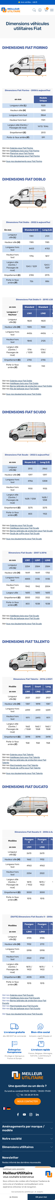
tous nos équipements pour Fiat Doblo (23, 394)
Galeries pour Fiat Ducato (22, 995)
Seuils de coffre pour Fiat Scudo (25, 533)
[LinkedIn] (37, 1114)
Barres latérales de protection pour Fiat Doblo (31, 386)
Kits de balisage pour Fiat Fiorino (25, 156)
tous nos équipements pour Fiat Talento (24, 773)
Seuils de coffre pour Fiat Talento (25, 768)
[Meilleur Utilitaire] (4, 1108)
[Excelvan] (8, 1108)
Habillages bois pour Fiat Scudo (24, 528)
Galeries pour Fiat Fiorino (21, 148)
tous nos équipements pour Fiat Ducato (24, 1014)
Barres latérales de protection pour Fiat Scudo (31, 531)
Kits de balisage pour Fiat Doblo (24, 388)
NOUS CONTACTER (27, 1101)
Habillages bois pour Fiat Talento (25, 757)
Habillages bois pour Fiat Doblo (24, 383)
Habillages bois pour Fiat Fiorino (24, 151)
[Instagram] (31, 1114)
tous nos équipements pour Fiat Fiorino (24, 161)
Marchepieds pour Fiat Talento (24, 765)
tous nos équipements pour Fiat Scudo (24, 539)
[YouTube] (24, 1114)
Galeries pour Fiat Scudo (21, 525)
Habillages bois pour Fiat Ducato (25, 998)
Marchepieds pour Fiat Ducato (24, 1006)
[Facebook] (18, 1114)
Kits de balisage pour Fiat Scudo (24, 618)
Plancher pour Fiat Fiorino (22, 153)
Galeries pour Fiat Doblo (21, 381)
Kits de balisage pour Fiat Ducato (25, 1008)
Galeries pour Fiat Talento (22, 754)
